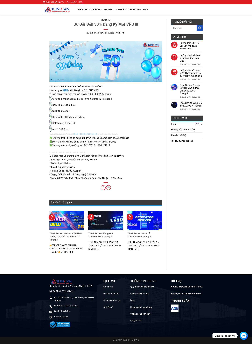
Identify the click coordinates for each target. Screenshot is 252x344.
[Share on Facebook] (103, 187)
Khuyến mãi (105, 20)
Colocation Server (111, 300)
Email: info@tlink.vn (62, 311)
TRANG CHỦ (82, 9)
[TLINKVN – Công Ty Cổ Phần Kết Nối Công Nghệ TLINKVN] (57, 10)
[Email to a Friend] (108, 187)
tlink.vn (65, 317)
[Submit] (200, 28)
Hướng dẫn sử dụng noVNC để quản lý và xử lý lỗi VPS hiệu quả (191, 73)
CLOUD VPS (94, 9)
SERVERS (108, 9)
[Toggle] (201, 124)
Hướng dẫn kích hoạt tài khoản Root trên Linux (190, 58)
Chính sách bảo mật (139, 293)
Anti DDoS (108, 307)
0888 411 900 (195, 286)
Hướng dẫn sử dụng (181, 129)
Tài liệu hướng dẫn (180, 140)
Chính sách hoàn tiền (140, 314)
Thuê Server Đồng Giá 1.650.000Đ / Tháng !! (191, 104)
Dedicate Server (110, 293)
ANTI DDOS (121, 9)
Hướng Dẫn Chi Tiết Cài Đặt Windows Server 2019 (189, 46)
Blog (145, 9)
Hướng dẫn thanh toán (141, 307)
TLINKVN (121, 33)
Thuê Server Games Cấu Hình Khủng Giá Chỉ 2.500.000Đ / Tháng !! (190, 89)
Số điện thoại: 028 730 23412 (66, 306)
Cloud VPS (108, 287)
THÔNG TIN (133, 9)
